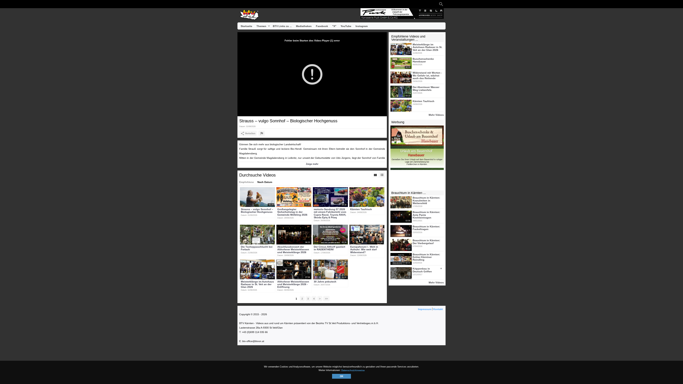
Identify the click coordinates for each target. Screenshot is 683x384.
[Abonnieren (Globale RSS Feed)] (262, 4)
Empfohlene (246, 182)
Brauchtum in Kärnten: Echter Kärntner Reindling (426, 257)
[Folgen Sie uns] (241, 4)
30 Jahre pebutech (325, 281)
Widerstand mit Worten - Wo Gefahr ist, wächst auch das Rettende (427, 75)
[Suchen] (441, 4)
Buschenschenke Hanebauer (423, 60)
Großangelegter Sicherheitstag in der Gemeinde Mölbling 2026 (292, 212)
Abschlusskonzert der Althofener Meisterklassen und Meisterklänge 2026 (293, 249)
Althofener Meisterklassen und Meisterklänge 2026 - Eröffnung (293, 284)
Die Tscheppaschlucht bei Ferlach (256, 248)
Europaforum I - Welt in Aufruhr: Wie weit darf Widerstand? (364, 249)
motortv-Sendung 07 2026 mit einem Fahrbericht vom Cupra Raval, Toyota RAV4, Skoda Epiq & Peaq (330, 213)
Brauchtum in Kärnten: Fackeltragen (426, 228)
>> (326, 298)
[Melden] (261, 133)
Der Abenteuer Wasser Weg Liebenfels (426, 88)
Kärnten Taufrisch (361, 209)
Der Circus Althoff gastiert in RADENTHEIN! (329, 248)
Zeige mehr (312, 164)
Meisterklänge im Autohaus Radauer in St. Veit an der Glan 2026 (257, 284)
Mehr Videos (436, 114)
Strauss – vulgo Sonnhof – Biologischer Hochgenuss (257, 210)
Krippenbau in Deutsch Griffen (422, 270)
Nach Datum (264, 182)
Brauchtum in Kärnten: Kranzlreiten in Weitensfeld (426, 200)
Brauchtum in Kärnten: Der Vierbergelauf (426, 242)
